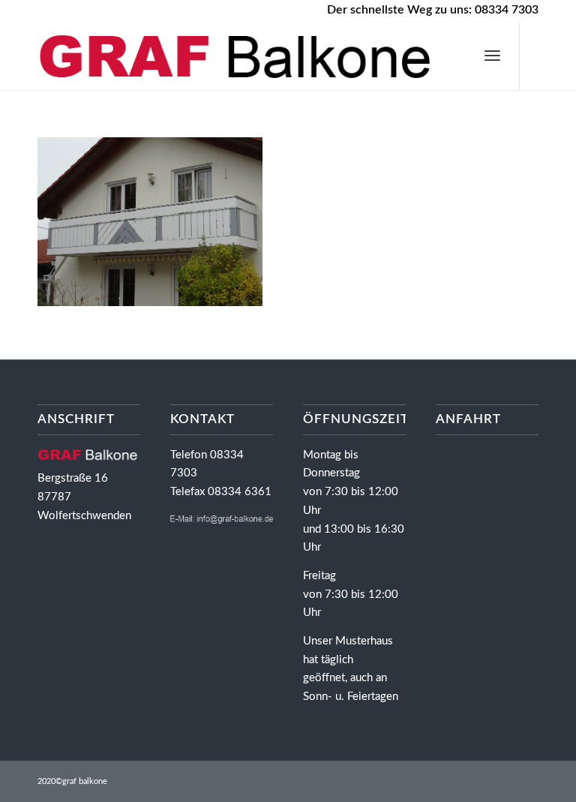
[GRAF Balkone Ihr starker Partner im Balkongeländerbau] (240, 56)
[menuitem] (492, 56)
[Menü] (492, 56)
